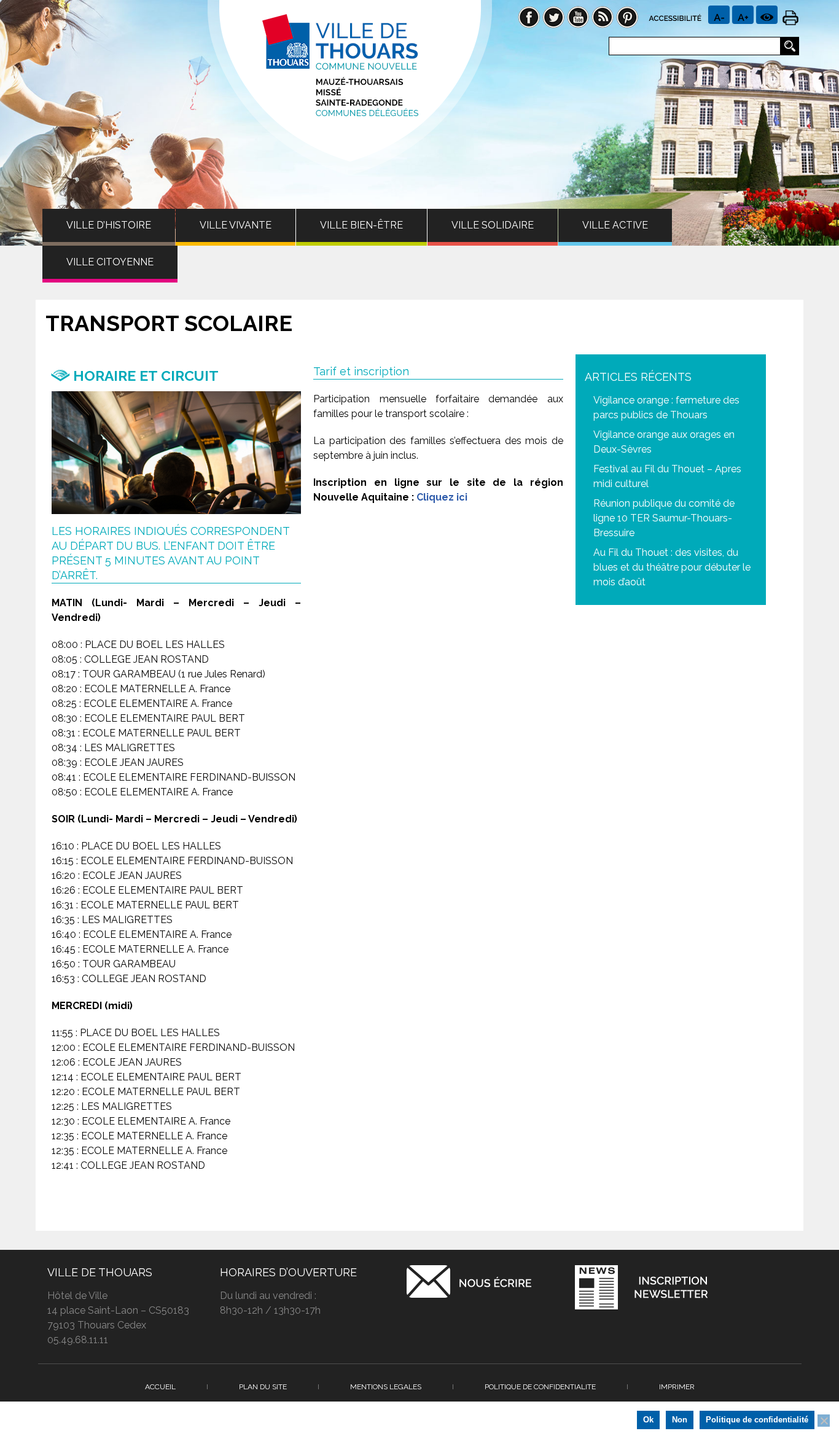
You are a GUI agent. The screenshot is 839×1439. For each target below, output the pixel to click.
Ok (648, 1419)
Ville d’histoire (108, 225)
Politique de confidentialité (757, 1419)
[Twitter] (553, 16)
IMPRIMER (677, 1386)
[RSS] (602, 16)
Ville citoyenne (110, 262)
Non (679, 1419)
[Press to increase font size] (719, 15)
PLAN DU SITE (263, 1386)
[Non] (824, 1420)
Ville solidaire (492, 225)
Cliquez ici (441, 497)
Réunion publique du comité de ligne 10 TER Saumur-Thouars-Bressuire (664, 518)
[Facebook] (529, 16)
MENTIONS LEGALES (385, 1386)
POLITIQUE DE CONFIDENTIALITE (540, 1386)
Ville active (615, 225)
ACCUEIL (160, 1386)
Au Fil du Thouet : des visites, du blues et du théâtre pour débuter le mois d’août (672, 567)
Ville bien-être (361, 225)
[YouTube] (578, 16)
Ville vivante (235, 225)
